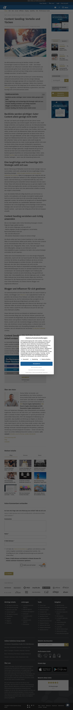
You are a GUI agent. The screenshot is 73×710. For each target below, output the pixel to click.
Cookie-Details (28, 372)
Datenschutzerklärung (37, 372)
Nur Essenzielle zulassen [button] (36, 367)
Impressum (45, 372)
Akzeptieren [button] (36, 363)
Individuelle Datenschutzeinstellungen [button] (36, 370)
